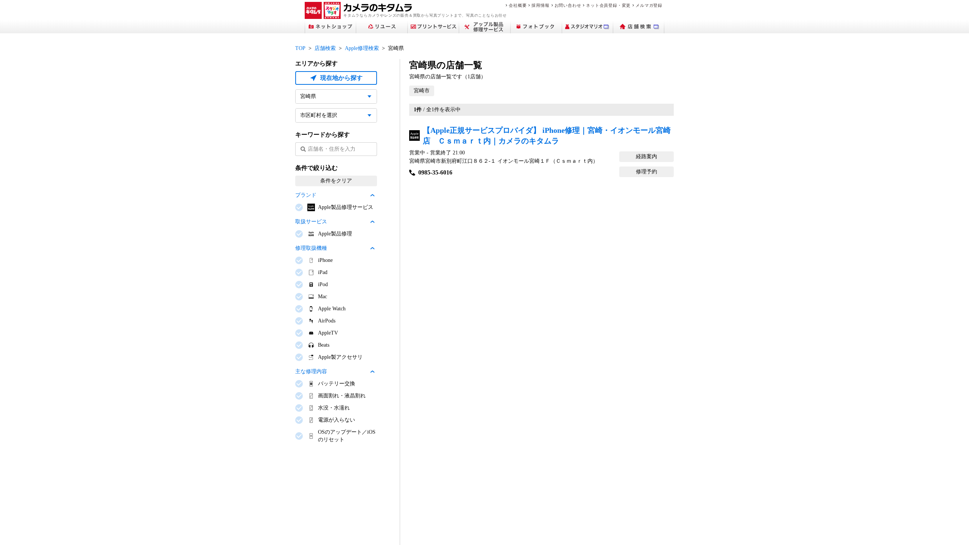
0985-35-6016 (435, 172)
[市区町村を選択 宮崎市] (336, 115)
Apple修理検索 (362, 48)
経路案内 (646, 156)
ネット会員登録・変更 (608, 5)
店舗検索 (325, 48)
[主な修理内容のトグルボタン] (372, 371)
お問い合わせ (568, 5)
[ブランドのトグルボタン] (372, 195)
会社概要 (518, 5)
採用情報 (540, 5)
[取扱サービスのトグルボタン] (372, 221)
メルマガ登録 (649, 5)
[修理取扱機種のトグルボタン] (372, 248)
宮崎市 (422, 90)
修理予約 (646, 171)
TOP (300, 48)
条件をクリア (336, 181)
